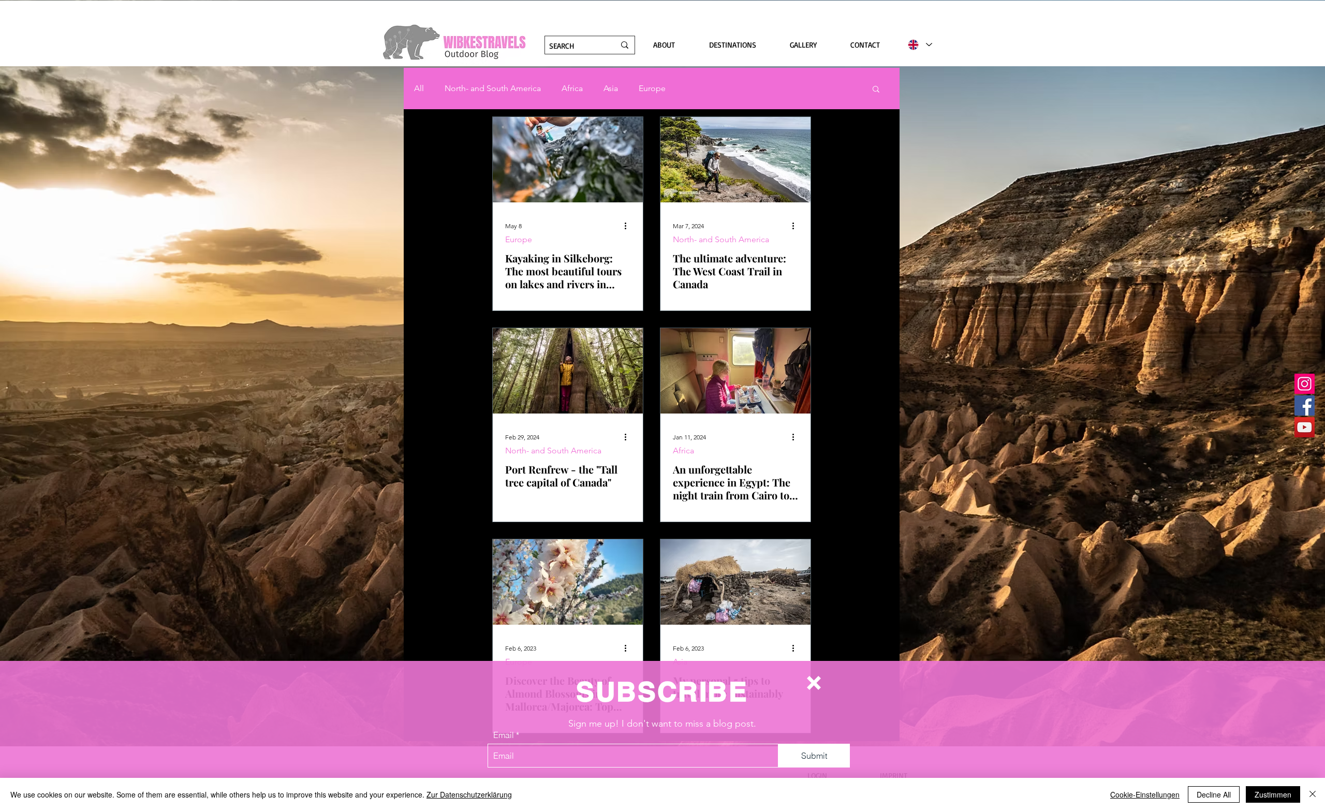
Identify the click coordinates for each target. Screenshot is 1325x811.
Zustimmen (1273, 794)
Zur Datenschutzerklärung (469, 794)
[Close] (1312, 794)
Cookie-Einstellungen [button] (1145, 794)
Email (503, 735)
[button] (814, 682)
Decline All (1214, 794)
